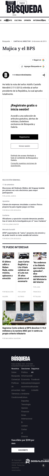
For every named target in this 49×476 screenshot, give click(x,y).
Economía (25, 379)
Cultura (18, 20)
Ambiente (8, 20)
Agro (23, 390)
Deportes (25, 401)
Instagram (35, 383)
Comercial (15, 379)
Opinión (27, 20)
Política (24, 372)
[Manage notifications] (43, 465)
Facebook (35, 379)
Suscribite (23, 450)
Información (26, 376)
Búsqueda (6, 41)
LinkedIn (34, 390)
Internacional (39, 20)
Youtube (34, 386)
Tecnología (26, 404)
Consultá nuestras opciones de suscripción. (24, 164)
